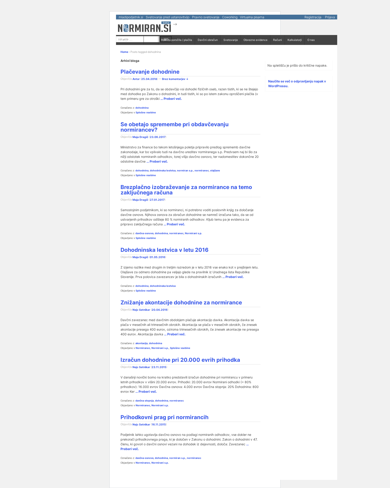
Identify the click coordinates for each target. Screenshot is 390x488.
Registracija (312, 17)
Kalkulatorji (295, 40)
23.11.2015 (159, 367)
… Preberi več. (171, 98)
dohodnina (142, 107)
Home (124, 52)
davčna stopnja (144, 400)
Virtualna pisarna (252, 17)
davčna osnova (144, 233)
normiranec (202, 170)
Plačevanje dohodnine (150, 71)
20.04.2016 (159, 309)
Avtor (136, 78)
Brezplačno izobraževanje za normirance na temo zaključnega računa (186, 190)
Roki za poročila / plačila (176, 40)
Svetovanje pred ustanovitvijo (167, 17)
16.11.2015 (159, 424)
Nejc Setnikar (141, 309)
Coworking (229, 17)
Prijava (330, 17)
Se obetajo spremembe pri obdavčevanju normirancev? (175, 127)
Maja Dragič (140, 136)
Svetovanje (230, 40)
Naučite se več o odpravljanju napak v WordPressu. (297, 83)
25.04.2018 (149, 78)
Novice (151, 40)
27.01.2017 (157, 199)
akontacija (141, 343)
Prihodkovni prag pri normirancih (165, 417)
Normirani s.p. (193, 233)
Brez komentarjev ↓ (175, 78)
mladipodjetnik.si (131, 17)
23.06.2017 (157, 136)
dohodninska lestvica (163, 170)
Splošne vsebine (146, 112)
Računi (277, 40)
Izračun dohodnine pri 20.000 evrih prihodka (180, 360)
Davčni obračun (208, 40)
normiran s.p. (185, 170)
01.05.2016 (157, 257)
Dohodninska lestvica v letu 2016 (165, 250)
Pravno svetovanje (205, 17)
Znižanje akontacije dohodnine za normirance (181, 302)
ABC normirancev (130, 40)
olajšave (215, 170)
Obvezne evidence (255, 40)
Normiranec (143, 348)
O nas (311, 40)
